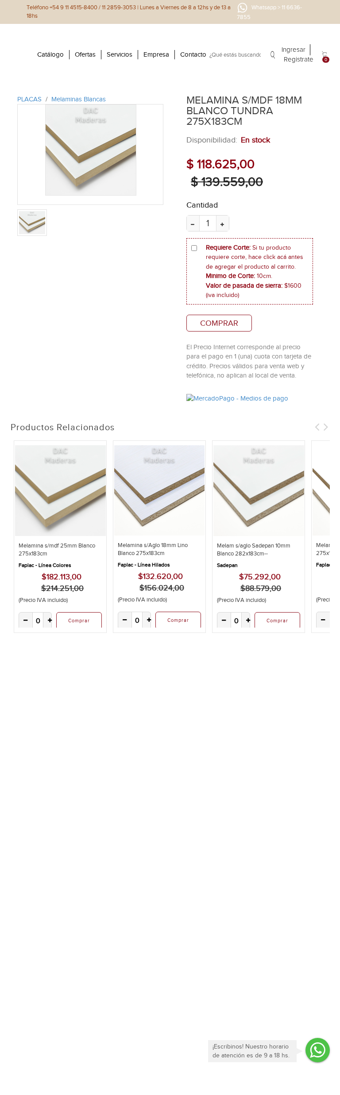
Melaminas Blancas (78, 99)
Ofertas (85, 54)
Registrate (298, 59)
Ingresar (293, 49)
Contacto (193, 54)
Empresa (156, 54)
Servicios (119, 54)
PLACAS (30, 99)
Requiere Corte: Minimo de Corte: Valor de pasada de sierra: (254, 271)
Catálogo (50, 54)
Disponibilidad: (211, 139)
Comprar (219, 323)
